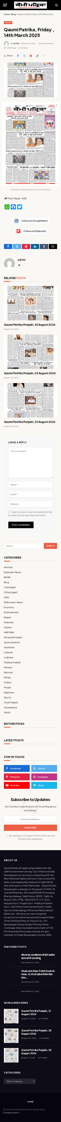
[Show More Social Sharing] (43, 56)
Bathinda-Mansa (12, 572)
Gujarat (8, 627)
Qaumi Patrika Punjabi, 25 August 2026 (29, 324)
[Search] (56, 5)
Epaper (8, 22)
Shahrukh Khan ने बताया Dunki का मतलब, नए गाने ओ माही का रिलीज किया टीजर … (38, 974)
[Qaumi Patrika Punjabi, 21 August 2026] (11, 1016)
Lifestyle (8, 652)
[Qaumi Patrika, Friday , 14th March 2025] (30, 79)
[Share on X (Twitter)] (24, 56)
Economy (9, 607)
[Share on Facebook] (18, 56)
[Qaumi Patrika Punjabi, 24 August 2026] (30, 352)
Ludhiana (8, 657)
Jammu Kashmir (12, 642)
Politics (8, 682)
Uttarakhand (10, 707)
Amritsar (8, 567)
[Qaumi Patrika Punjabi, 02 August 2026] (11, 1055)
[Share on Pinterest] (31, 56)
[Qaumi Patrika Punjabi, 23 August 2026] (30, 400)
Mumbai (8, 667)
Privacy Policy (24, 839)
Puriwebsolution (11, 1112)
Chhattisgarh (11, 592)
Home (7, 14)
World (7, 712)
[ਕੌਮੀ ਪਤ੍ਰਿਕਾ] (30, 5)
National (8, 672)
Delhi (6, 597)
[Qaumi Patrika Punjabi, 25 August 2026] (30, 303)
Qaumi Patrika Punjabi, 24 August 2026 (30, 373)
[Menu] (5, 5)
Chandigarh (10, 587)
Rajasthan (9, 692)
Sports (7, 697)
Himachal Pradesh (13, 637)
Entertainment (11, 612)
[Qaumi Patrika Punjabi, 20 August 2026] (11, 1035)
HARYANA (9, 632)
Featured (8, 622)
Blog (13, 14)
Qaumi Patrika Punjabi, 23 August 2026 (29, 422)
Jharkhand (9, 647)
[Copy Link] (37, 56)
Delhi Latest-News (13, 602)
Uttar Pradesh (11, 702)
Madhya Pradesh (12, 662)
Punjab (7, 687)
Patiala (7, 677)
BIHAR (7, 577)
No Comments (47, 43)
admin (16, 43)
